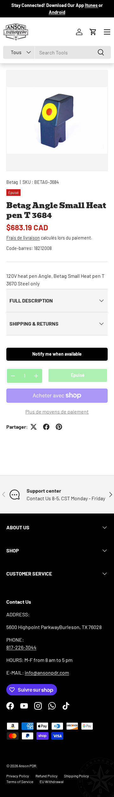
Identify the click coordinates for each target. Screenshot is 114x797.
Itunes (91, 5)
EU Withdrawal (52, 781)
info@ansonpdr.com (47, 672)
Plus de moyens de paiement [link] (57, 411)
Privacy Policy (17, 776)
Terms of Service (19, 781)
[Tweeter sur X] (33, 426)
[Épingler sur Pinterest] (59, 426)
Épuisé (78, 375)
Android (57, 12)
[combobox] (57, 52)
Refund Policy (46, 776)
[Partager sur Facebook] (46, 426)
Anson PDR (27, 765)
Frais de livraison (23, 237)
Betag (12, 182)
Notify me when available (57, 354)
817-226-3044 (21, 647)
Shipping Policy (76, 776)
